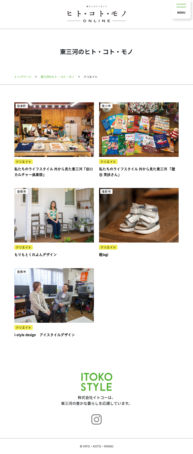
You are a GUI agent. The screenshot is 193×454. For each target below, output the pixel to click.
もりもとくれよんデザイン (35, 254)
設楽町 (21, 106)
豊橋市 (21, 191)
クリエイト (23, 161)
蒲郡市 (106, 191)
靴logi (103, 254)
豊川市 (106, 106)
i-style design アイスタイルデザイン (44, 335)
